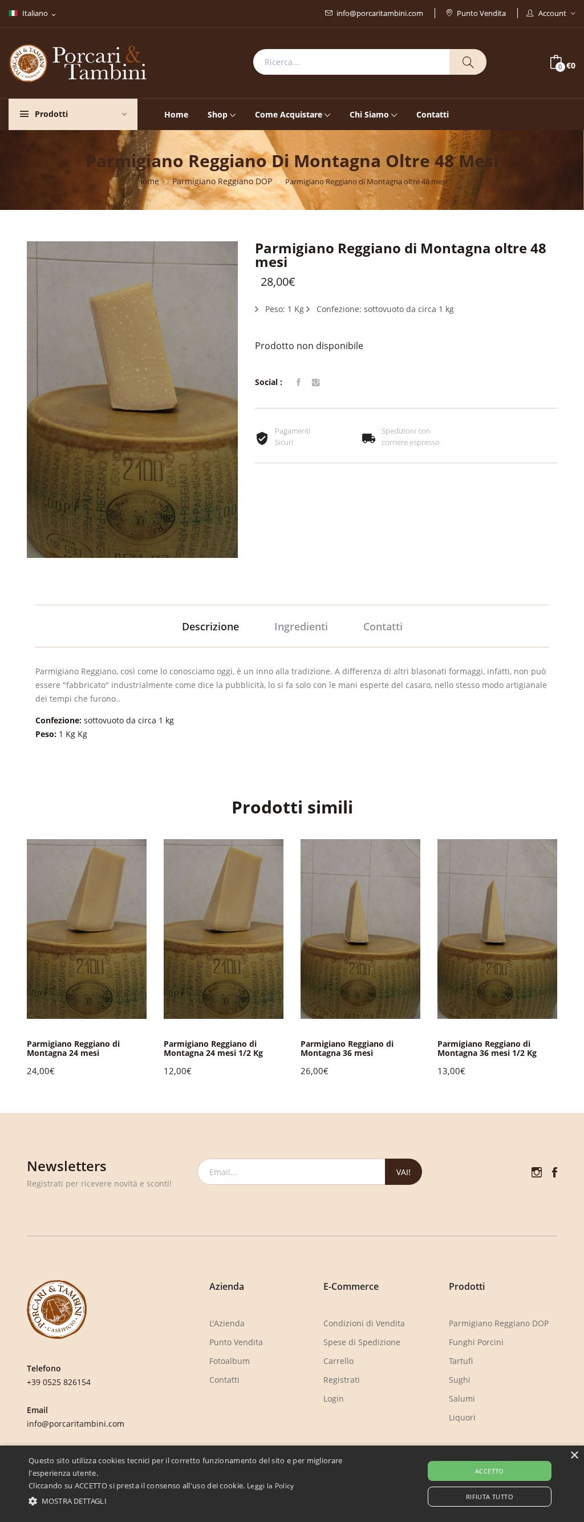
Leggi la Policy (270, 1486)
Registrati (341, 1379)
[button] (539, 957)
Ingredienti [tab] (301, 626)
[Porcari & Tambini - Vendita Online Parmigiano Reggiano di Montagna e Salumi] (78, 62)
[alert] (292, 1484)
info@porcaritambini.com (379, 13)
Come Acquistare (288, 114)
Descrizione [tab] (210, 626)
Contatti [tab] (383, 626)
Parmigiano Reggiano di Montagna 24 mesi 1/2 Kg (213, 1048)
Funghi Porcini (476, 1342)
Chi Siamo (369, 114)
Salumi (462, 1398)
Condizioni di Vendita (364, 1323)
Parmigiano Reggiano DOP (222, 181)
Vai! (403, 1172)
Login (333, 1398)
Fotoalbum (229, 1360)
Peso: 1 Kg (283, 308)
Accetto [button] (489, 1471)
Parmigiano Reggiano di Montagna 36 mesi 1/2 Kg (487, 1048)
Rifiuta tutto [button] (489, 1496)
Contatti (432, 114)
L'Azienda (227, 1323)
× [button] (574, 1455)
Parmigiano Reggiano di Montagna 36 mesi (347, 1048)
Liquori (462, 1417)
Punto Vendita (481, 13)
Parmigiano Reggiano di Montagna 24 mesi (73, 1048)
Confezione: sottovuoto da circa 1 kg (384, 308)
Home (176, 114)
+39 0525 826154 (59, 1382)
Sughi (460, 1379)
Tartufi (461, 1360)
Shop (218, 114)
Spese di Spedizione (361, 1342)
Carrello (338, 1360)
